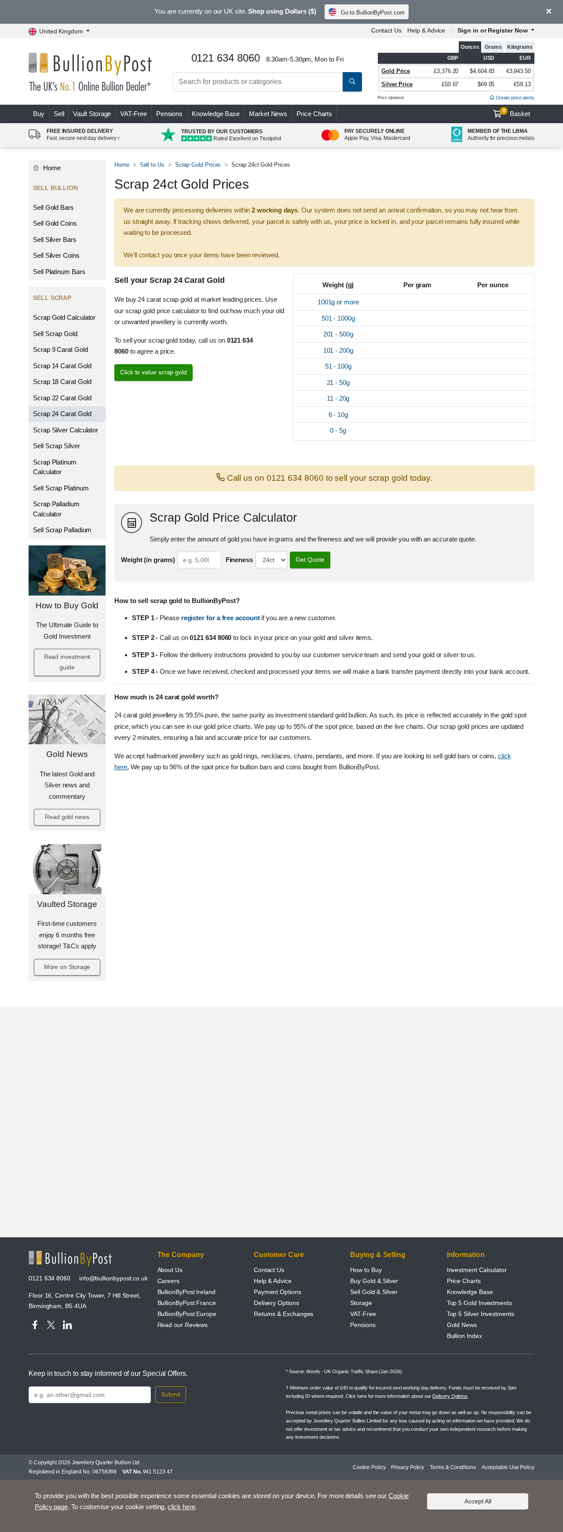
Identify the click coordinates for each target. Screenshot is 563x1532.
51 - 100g (338, 366)
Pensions (169, 113)
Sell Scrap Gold (55, 333)
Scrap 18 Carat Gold (62, 381)
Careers (168, 1280)
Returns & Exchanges (283, 1313)
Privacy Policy (407, 1467)
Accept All (477, 1501)
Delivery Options (276, 1302)
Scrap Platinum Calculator (55, 467)
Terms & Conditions (453, 1467)
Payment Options (277, 1291)
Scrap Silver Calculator (65, 430)
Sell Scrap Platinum (60, 488)
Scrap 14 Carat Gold (62, 365)
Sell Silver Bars (55, 239)
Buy (38, 113)
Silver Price (397, 84)
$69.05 (486, 84)
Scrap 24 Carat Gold (62, 413)
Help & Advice (426, 30)
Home (51, 168)
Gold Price (395, 71)
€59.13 (522, 84)
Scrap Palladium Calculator (56, 509)
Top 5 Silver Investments (480, 1313)
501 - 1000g (338, 318)
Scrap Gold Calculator (64, 317)
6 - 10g (338, 414)
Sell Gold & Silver (374, 1291)
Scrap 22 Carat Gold (62, 398)
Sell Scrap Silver (56, 446)
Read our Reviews (182, 1324)
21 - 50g (338, 382)
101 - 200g (338, 350)
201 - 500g (338, 334)
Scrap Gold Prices (198, 164)
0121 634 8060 (49, 1278)
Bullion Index (464, 1335)
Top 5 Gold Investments (479, 1302)
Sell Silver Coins (56, 255)
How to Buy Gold (67, 605)
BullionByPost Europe (186, 1313)
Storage (361, 1302)
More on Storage (67, 966)
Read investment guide (67, 662)
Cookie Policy (369, 1467)
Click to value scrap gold (153, 372)
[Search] (352, 81)
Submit (170, 1394)
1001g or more (338, 302)
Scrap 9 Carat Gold (60, 349)
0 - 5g (338, 430)
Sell (59, 113)
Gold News (67, 754)
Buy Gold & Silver (374, 1280)
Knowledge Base (216, 113)
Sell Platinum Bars (59, 271)
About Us (170, 1269)
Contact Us (386, 30)
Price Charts (314, 113)
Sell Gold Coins (55, 223)
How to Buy (365, 1269)
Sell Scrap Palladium (62, 530)
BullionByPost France (186, 1302)
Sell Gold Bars (53, 207)
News (268, 113)
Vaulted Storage (67, 904)
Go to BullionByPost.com (373, 12)
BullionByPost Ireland (186, 1291)
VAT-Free (133, 113)
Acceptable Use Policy (508, 1467)
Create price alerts (514, 97)
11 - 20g (338, 398)
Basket (516, 112)
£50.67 (450, 84)
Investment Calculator (477, 1269)
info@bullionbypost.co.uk (113, 1278)
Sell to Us (152, 164)
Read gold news (67, 816)
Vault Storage (92, 113)
